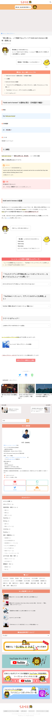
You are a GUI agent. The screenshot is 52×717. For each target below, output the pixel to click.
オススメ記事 (7, 501)
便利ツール (8, 515)
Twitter (15, 489)
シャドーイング (6, 580)
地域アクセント (9, 550)
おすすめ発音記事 (9, 540)
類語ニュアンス (9, 526)
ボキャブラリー (13, 380)
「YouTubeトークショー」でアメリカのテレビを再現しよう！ (20, 90)
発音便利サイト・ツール (11, 543)
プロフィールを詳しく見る (11, 477)
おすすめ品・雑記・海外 (10, 556)
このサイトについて (10, 475)
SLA (6, 569)
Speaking (6, 518)
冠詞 (6, 523)
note (37, 484)
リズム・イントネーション (11, 553)
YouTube (15, 484)
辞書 (6, 512)
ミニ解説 (7, 78)
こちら (8, 218)
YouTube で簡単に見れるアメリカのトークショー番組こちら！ (18, 306)
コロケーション (42, 578)
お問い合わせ (23, 711)
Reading (6, 532)
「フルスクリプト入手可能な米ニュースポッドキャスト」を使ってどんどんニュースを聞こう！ (26, 86)
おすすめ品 (8, 561)
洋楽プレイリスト (9, 558)
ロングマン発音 (27, 580)
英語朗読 (7, 538)
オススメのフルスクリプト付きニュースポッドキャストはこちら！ (19, 284)
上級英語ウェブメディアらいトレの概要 (11, 711)
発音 (38, 583)
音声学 (8, 585)
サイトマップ (31, 711)
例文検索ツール (43, 580)
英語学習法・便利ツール (10, 507)
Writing (6, 521)
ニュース (12, 580)
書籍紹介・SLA (8, 564)
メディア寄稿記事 (19, 580)
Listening (6, 529)
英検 (6, 510)
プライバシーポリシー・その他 (42, 711)
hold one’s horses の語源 (11, 81)
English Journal (11, 459)
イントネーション (27, 578)
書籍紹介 (7, 566)
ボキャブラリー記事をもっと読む (25, 360)
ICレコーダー (5, 578)
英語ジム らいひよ (37, 489)
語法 (45, 583)
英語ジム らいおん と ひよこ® (10, 445)
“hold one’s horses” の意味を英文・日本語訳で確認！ (18, 75)
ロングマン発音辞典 (10, 545)
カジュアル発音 (9, 548)
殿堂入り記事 (33, 583)
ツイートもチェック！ (10, 93)
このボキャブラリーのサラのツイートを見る (13, 325)
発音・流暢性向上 (8, 535)
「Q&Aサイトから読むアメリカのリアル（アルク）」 (16, 457)
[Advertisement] (26, 21)
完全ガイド (22, 583)
